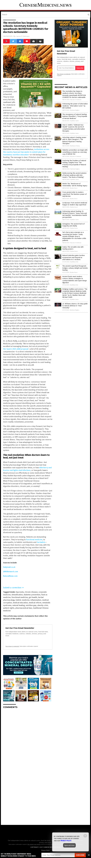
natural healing (18, 605)
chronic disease (31, 592)
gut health (33, 597)
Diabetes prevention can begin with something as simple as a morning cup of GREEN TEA (74, 152)
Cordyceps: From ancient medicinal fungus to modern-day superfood (74, 204)
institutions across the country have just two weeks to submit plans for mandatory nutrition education (26, 152)
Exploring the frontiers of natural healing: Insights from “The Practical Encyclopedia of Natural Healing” (74, 164)
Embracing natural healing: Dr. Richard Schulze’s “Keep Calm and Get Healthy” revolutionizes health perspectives (74, 214)
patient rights (8, 608)
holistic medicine (23, 600)
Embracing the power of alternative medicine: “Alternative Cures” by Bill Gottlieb (75, 106)
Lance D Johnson (23, 36)
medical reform (35, 603)
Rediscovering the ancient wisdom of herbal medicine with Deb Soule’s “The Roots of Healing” (74, 175)
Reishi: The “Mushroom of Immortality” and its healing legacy (74, 185)
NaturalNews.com (10, 576)
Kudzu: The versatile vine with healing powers (72, 248)
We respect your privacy (34, 844)
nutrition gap (31, 605)
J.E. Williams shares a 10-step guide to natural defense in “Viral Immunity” (75, 306)
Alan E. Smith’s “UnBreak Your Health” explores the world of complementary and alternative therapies (73, 128)
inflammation (35, 600)
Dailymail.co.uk (9, 567)
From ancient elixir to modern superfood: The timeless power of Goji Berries (74, 194)
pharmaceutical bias (23, 608)
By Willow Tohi (74, 262)
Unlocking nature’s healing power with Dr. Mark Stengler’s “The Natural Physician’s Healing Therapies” (74, 141)
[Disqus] (27, 738)
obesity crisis (42, 605)
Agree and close (69, 845)
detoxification (17, 595)
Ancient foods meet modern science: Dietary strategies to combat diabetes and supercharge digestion (74, 280)
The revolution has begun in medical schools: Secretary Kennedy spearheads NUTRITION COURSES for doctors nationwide (74, 94)
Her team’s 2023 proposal (15, 349)
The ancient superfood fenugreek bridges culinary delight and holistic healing (75, 268)
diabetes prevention (32, 595)
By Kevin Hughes (74, 110)
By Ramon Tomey (75, 146)
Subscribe (80, 855)
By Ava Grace (73, 188)
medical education (20, 603)
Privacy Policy (45, 850)
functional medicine (34, 540)
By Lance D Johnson (76, 99)
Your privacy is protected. (12, 646)
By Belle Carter (74, 121)
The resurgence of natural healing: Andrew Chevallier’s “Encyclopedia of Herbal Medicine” (74, 116)
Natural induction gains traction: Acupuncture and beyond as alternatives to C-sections (73, 257)
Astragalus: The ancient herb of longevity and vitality (73, 225)
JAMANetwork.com (10, 572)
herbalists (41, 542)
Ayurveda (20, 592)
